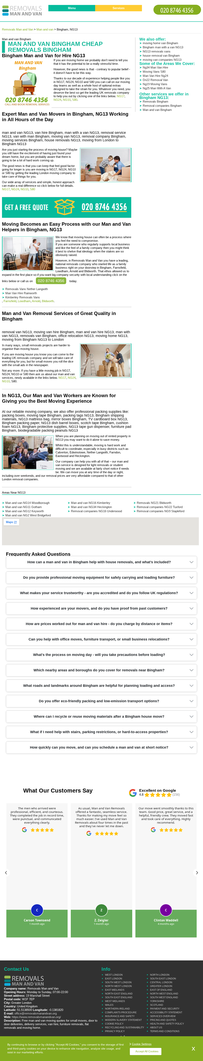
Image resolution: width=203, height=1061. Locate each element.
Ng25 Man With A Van (157, 88)
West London (114, 974)
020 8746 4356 (51, 281)
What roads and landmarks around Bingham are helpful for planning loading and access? (99, 686)
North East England (119, 993)
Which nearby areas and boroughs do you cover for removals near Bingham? (99, 670)
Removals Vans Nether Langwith (26, 289)
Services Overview (162, 1016)
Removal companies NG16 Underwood (96, 511)
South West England (164, 997)
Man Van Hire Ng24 (155, 75)
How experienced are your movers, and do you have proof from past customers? (99, 608)
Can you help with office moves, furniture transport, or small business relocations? (99, 639)
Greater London (161, 986)
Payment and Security (164, 1008)
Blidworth (48, 301)
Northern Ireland (117, 1008)
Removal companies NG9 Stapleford (160, 511)
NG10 (67, 99)
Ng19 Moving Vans (155, 84)
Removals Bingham (155, 101)
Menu (72, 8)
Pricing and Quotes (163, 1020)
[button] (6, 873)
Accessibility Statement (166, 1012)
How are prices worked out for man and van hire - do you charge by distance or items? (99, 624)
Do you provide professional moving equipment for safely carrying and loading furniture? (99, 578)
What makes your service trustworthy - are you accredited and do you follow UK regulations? (99, 593)
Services (118, 8)
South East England (118, 997)
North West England (164, 993)
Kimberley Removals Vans (22, 297)
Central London (161, 982)
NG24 (57, 99)
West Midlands (115, 1001)
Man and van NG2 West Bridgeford (28, 515)
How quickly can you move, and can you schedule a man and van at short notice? (99, 747)
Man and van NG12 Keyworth (24, 511)
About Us (156, 1027)
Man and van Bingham (157, 109)
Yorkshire (157, 1001)
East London (113, 978)
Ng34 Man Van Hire (155, 67)
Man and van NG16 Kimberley (90, 502)
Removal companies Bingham (162, 105)
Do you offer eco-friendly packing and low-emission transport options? (99, 701)
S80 (74, 99)
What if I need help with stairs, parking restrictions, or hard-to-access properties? (99, 732)
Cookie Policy (114, 1023)
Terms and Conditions (164, 1031)
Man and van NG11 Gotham (23, 507)
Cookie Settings (141, 1044)
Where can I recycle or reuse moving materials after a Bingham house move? (99, 716)
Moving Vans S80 (154, 71)
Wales (109, 1005)
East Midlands (114, 990)
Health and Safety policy (167, 1023)
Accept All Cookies (146, 1051)
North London (159, 974)
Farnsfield (10, 301)
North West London (118, 986)
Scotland (156, 1005)
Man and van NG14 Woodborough (27, 502)
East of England (161, 990)
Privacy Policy (115, 1031)
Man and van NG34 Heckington (91, 507)
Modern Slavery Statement (123, 1020)
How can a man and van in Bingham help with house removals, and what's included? (99, 562)
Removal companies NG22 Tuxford (160, 507)
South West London (118, 982)
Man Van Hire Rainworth (21, 293)
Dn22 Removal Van (155, 80)
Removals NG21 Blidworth (154, 502)
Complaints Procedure (121, 1012)
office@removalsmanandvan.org (35, 1013)
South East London (163, 978)
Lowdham (24, 301)
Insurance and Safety (120, 1016)
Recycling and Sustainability (124, 1027)
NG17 (120, 96)
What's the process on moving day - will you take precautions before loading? (99, 655)
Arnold (36, 301)
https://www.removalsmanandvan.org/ (36, 1017)
